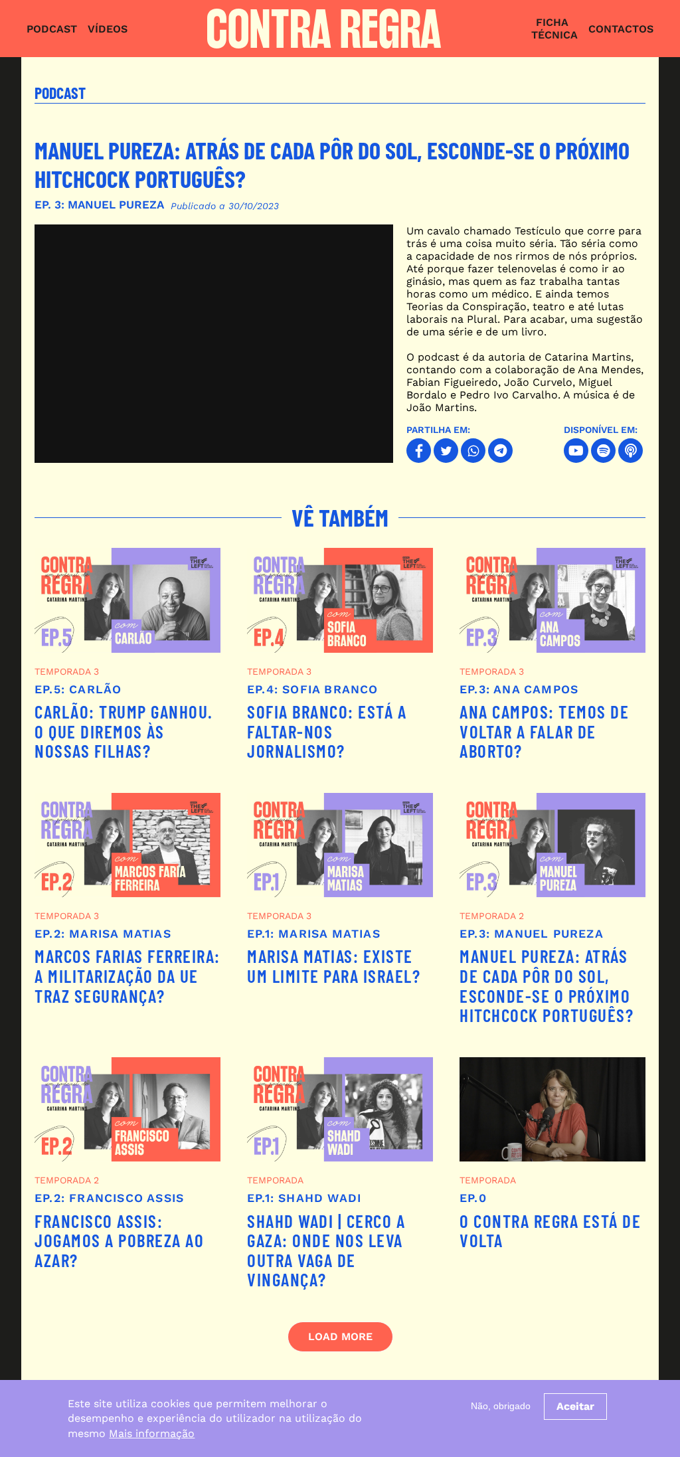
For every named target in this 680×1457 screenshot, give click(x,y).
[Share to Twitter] (446, 450)
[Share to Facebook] (418, 450)
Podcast (52, 29)
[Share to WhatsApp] (473, 450)
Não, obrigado (501, 1406)
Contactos (620, 29)
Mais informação (152, 1433)
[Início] (329, 28)
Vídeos (108, 29)
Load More (340, 1336)
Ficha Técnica (554, 28)
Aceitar (575, 1406)
